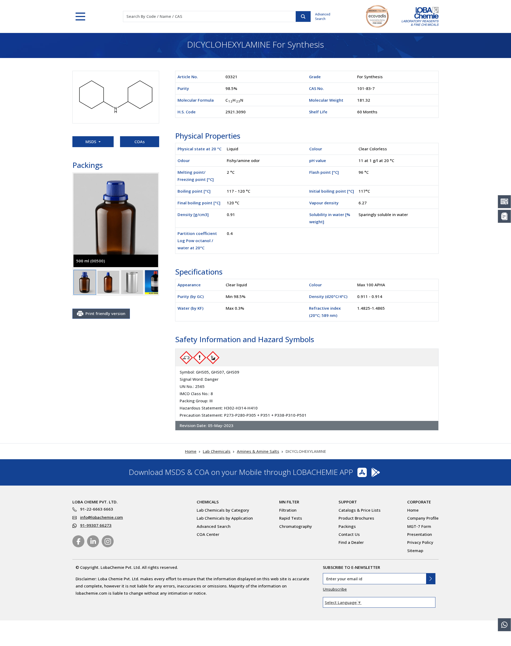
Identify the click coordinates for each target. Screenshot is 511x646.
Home (190, 451)
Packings (347, 526)
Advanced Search (322, 16)
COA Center (208, 534)
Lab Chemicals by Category (223, 510)
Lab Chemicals (216, 451)
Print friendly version (105, 313)
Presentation (419, 534)
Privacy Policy (420, 542)
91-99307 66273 (96, 525)
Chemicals (208, 501)
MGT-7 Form (419, 526)
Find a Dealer (351, 542)
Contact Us (349, 534)
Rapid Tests (290, 518)
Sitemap (415, 550)
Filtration (287, 510)
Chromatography (295, 526)
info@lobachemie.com (101, 517)
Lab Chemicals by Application (225, 518)
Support (348, 501)
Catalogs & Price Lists (360, 510)
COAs (139, 141)
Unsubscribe (335, 589)
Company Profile (423, 518)
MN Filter (289, 501)
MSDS (91, 141)
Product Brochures (356, 518)
